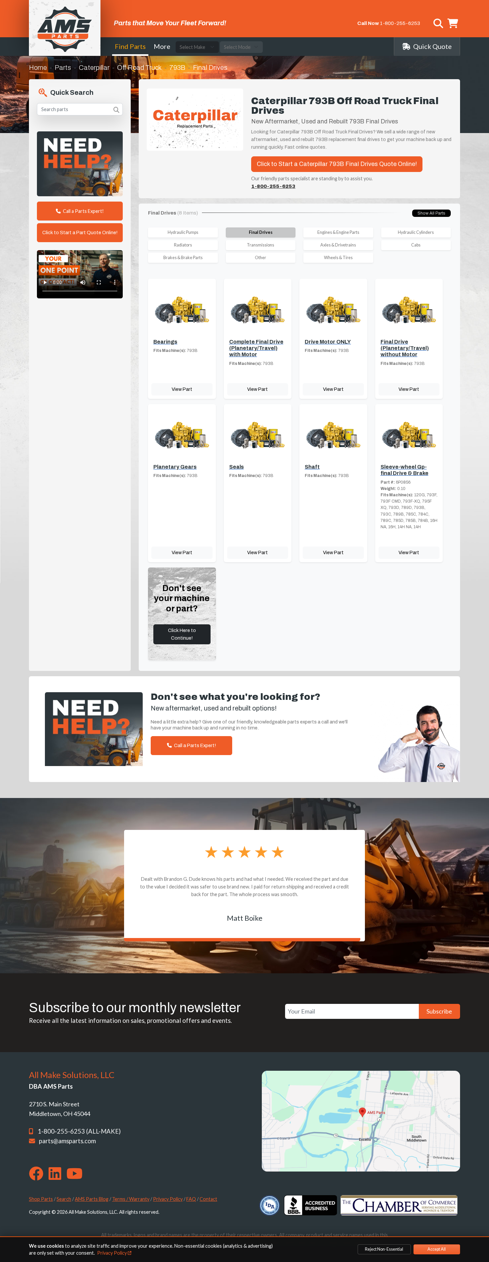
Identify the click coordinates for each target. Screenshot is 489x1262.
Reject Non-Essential (384, 1249)
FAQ (191, 1199)
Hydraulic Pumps (183, 232)
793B (177, 67)
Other (260, 257)
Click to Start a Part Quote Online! (79, 232)
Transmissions (260, 244)
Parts (63, 67)
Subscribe (439, 1011)
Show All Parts (431, 213)
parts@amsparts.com (67, 1141)
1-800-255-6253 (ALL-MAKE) (79, 1131)
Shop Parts (41, 1199)
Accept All (436, 1249)
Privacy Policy (168, 1199)
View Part (182, 389)
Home (38, 67)
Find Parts (130, 46)
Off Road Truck (139, 67)
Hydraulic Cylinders (416, 232)
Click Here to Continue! (182, 634)
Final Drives (260, 232)
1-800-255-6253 (400, 23)
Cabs (415, 244)
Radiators (183, 244)
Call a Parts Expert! (83, 211)
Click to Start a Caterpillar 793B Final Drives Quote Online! (337, 164)
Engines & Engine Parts (338, 232)
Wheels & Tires (338, 257)
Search (64, 1199)
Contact (208, 1199)
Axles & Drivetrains (338, 244)
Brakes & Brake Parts (183, 257)
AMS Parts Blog (91, 1199)
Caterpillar (94, 67)
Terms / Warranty (130, 1199)
